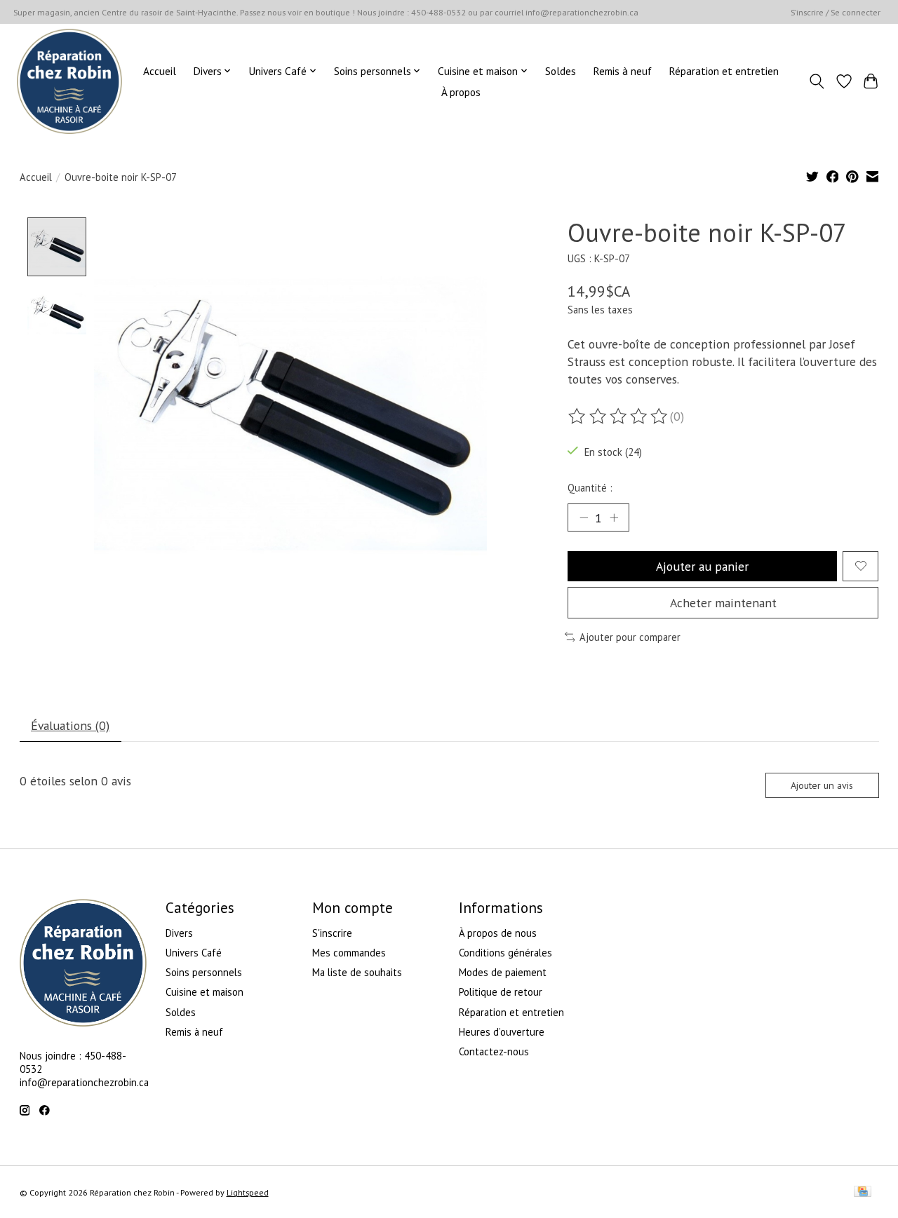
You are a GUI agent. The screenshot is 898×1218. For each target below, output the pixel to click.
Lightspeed (248, 1192)
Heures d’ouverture (501, 1031)
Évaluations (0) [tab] (70, 725)
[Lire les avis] (619, 416)
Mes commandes (349, 952)
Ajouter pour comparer (630, 637)
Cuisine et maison (204, 992)
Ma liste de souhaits (357, 972)
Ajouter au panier (702, 566)
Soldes (560, 71)
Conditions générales (505, 952)
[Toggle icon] (816, 81)
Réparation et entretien (724, 71)
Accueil (159, 71)
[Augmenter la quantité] (614, 517)
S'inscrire (332, 933)
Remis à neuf (622, 71)
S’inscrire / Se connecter (835, 12)
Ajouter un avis (822, 785)
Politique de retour (500, 992)
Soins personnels (204, 972)
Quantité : (590, 487)
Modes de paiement (503, 972)
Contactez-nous (494, 1051)
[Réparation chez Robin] (69, 81)
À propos (461, 92)
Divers (179, 933)
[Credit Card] (862, 1192)
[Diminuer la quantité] (584, 517)
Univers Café (194, 952)
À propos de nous (498, 933)
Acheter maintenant (723, 603)
